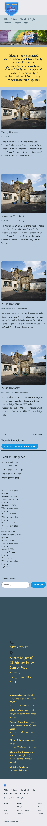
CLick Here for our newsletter (20, 446)
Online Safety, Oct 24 (11, 534)
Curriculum (12, 465)
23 (10, 434)
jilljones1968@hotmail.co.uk (23, 747)
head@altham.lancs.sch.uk (22, 705)
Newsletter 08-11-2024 (12, 216)
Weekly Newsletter (10, 132)
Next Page (39, 434)
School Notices (13, 469)
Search (38, 584)
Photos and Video (9, 473)
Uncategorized (24, 137)
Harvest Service (8, 552)
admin (16, 137)
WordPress (15, 821)
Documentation (8, 462)
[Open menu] (5, 27)
